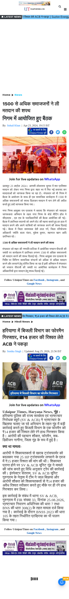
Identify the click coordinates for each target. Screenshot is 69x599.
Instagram (52, 280)
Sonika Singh (14, 351)
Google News (34, 283)
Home (6, 94)
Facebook (39, 280)
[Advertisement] (34, 56)
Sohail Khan (13, 125)
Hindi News (22, 321)
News (18, 94)
